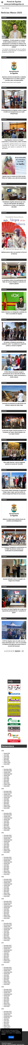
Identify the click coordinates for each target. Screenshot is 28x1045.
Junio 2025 (6, 778)
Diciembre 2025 (7, 769)
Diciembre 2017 (7, 945)
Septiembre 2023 (8, 817)
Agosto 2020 (7, 885)
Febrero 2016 (7, 982)
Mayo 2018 (6, 934)
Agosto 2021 (7, 863)
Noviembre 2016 (8, 969)
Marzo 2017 (7, 959)
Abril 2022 (6, 847)
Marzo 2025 (7, 783)
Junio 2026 (6, 756)
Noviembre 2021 (8, 858)
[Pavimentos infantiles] (14, 724)
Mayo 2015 (6, 1000)
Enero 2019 (6, 918)
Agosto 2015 (7, 995)
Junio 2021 (6, 866)
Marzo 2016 (7, 981)
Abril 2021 (6, 869)
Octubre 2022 (7, 838)
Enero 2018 (6, 940)
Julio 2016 (6, 975)
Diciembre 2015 (7, 989)
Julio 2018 (6, 931)
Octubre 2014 (7, 1014)
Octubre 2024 (7, 794)
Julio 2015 (6, 997)
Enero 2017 (6, 962)
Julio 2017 (6, 953)
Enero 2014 (6, 1028)
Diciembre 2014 (7, 1011)
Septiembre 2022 (8, 839)
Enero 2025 (6, 786)
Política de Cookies (20, 1044)
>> (22, 651)
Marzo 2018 (7, 937)
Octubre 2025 (7, 772)
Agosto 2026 (7, 753)
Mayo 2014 (6, 1022)
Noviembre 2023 (8, 814)
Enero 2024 (6, 808)
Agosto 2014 (7, 1017)
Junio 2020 (6, 888)
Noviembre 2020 (8, 880)
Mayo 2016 (6, 978)
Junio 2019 (6, 910)
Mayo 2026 (6, 758)
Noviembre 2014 (8, 1013)
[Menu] (1, 2)
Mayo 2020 (6, 890)
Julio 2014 (6, 1019)
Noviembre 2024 (8, 792)
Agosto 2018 (7, 929)
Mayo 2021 (6, 868)
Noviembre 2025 (8, 770)
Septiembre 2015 (8, 994)
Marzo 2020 (7, 893)
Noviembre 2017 (8, 947)
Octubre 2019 (7, 904)
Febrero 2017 (7, 960)
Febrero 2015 (7, 1004)
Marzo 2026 (7, 761)
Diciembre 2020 (7, 879)
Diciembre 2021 (7, 857)
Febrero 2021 (7, 872)
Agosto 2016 (7, 973)
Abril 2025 (6, 781)
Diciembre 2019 (7, 901)
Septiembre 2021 (8, 861)
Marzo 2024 (7, 805)
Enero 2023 (6, 830)
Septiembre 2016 (8, 972)
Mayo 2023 (6, 824)
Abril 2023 (6, 825)
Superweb (9, 1043)
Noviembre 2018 (8, 925)
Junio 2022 (6, 844)
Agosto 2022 (7, 841)
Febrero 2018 (7, 938)
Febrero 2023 (7, 828)
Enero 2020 (6, 896)
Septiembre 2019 (8, 906)
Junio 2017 (6, 954)
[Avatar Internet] (14, 716)
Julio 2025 (6, 776)
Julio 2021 (6, 865)
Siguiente (17, 651)
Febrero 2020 (7, 894)
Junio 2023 (6, 822)
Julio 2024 (6, 798)
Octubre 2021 (7, 860)
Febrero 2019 (7, 916)
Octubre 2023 (7, 816)
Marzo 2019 (7, 915)
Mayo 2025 (6, 780)
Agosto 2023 (7, 819)
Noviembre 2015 (8, 991)
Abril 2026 (6, 759)
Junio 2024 (6, 800)
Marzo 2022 (7, 849)
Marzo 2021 (7, 871)
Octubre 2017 (7, 948)
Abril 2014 (6, 1023)
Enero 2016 (6, 984)
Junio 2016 (6, 976)
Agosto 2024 (7, 797)
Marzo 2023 (7, 827)
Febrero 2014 (7, 1026)
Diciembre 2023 (7, 813)
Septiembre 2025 (8, 773)
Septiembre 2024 (8, 795)
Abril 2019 (6, 913)
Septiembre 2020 (8, 883)
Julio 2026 (6, 754)
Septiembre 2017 (8, 950)
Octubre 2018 (7, 926)
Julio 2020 (6, 887)
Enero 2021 (6, 874)
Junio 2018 (6, 932)
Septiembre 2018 (8, 928)
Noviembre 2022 (8, 836)
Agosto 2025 (7, 775)
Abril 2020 (6, 891)
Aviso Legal (4, 1044)
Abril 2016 (6, 979)
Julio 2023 (6, 821)
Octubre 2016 (7, 970)
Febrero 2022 (7, 850)
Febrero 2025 (7, 784)
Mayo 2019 (6, 912)
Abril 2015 (6, 1001)
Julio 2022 (6, 843)
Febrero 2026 (7, 762)
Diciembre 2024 (7, 791)
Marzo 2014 (7, 1025)
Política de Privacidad (11, 1044)
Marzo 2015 (7, 1003)
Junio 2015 (6, 998)
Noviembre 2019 (8, 903)
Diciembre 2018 (7, 923)
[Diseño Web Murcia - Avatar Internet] (12, 1043)
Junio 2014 (6, 1020)
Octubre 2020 (7, 882)
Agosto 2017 (7, 951)
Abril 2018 (6, 935)
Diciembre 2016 (7, 967)
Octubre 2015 (7, 992)
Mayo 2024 (6, 802)
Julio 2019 (6, 909)
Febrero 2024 (7, 806)
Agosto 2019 (7, 907)
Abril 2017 (6, 957)
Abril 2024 (6, 803)
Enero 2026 (6, 764)
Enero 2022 (6, 852)
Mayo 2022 (6, 846)
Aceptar (11, 1037)
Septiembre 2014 (8, 1016)
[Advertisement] (12, 668)
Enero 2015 (6, 1006)
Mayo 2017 (6, 956)
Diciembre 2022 (7, 835)
